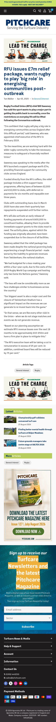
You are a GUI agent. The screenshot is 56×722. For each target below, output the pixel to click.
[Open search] (34, 10)
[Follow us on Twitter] (11, 683)
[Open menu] (5, 11)
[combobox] (27, 618)
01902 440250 (12, 674)
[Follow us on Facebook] (6, 683)
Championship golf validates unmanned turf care (31, 419)
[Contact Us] (39, 10)
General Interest (41, 98)
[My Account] (44, 10)
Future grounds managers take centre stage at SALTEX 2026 (32, 443)
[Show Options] (49, 618)
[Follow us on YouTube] (20, 683)
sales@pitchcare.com (16, 677)
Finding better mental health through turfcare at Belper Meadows (35, 431)
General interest (12, 462)
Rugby (26, 462)
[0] (50, 10)
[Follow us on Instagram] (15, 683)
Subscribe (28, 626)
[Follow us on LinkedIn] (25, 683)
